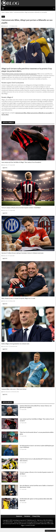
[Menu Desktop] (3, 8)
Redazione (19, 516)
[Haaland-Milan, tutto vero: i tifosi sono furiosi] (28, 369)
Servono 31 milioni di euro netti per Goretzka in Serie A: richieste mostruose (22, 253)
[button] (53, 8)
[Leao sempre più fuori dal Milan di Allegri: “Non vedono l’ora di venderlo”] (28, 142)
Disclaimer (27, 516)
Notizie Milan (5, 114)
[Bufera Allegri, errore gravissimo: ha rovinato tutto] (28, 324)
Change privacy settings (50, 530)
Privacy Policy (36, 516)
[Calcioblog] (10, 3)
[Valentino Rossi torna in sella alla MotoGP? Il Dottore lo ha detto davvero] (10, 463)
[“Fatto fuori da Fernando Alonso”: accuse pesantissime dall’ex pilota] (10, 437)
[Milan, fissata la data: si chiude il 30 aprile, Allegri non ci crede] (28, 278)
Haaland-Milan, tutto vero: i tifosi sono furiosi (14, 389)
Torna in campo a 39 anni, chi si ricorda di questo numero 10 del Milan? (21, 207)
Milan (3, 16)
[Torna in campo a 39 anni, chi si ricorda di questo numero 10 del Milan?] (28, 188)
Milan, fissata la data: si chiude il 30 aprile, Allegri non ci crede (18, 298)
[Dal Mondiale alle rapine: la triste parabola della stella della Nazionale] (10, 503)
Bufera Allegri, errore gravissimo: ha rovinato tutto (15, 344)
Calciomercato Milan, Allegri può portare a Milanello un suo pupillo (33, 113)
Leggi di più (4, 167)
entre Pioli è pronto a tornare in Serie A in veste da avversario (20, 74)
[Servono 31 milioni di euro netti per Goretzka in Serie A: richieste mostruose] (28, 233)
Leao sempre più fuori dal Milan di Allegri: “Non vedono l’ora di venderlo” (21, 162)
